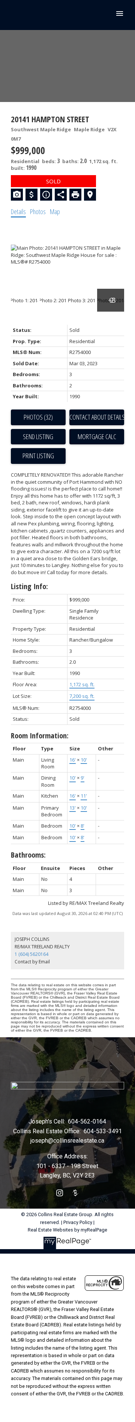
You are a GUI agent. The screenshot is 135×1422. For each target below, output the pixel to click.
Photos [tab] (38, 211)
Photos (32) (38, 417)
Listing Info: (29, 586)
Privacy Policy (77, 1222)
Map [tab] (55, 211)
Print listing (38, 455)
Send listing (38, 436)
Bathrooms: (28, 855)
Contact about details (96, 417)
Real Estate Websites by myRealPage (67, 1230)
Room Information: (40, 735)
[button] (59, 1193)
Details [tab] (18, 211)
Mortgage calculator (96, 437)
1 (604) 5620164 (31, 954)
